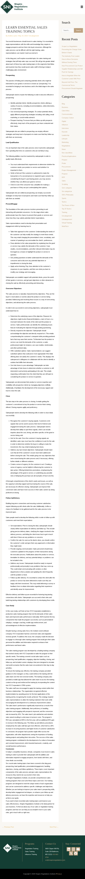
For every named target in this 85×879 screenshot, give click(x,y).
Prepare (64, 160)
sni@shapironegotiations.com (55, 860)
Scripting (65, 184)
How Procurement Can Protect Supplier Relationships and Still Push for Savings (72, 69)
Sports (64, 198)
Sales (64, 181)
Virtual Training (67, 223)
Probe (64, 163)
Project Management (69, 170)
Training (64, 212)
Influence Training (31, 854)
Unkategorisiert (67, 219)
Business (65, 107)
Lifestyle (64, 139)
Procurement (66, 167)
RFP (63, 177)
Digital (64, 121)
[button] (82, 7)
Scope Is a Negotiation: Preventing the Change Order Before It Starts (72, 49)
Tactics (64, 202)
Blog (63, 104)
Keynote (64, 132)
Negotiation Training (31, 848)
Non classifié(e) (67, 153)
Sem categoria (67, 188)
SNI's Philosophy (67, 195)
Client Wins (65, 111)
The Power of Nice (68, 205)
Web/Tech (65, 226)
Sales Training (30, 851)
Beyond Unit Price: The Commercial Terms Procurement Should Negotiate (72, 85)
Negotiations (66, 146)
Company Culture (68, 118)
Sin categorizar (67, 191)
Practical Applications (69, 156)
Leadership (65, 135)
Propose (64, 174)
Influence (65, 125)
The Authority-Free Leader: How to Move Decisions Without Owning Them (71, 59)
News (64, 149)
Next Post (54, 827)
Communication (67, 114)
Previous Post (8, 827)
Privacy (58, 874)
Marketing (65, 142)
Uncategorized (34, 36)
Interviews (65, 128)
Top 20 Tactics (66, 209)
